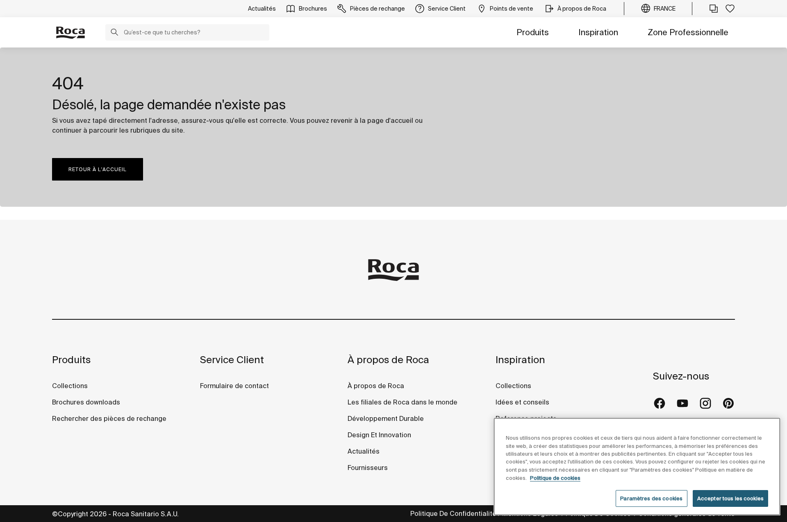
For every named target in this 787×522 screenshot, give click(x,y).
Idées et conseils (522, 402)
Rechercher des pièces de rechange (109, 418)
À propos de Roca (388, 359)
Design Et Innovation (379, 434)
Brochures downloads (86, 402)
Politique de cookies (555, 478)
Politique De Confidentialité (453, 513)
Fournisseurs (368, 467)
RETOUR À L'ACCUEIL (97, 169)
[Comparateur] (714, 9)
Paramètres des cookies (651, 498)
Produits (532, 32)
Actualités (364, 451)
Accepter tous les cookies (730, 498)
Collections (70, 385)
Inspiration (598, 32)
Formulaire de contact (234, 385)
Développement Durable (386, 418)
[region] (637, 466)
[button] (114, 33)
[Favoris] (730, 9)
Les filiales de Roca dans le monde (402, 402)
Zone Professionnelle (688, 32)
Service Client (232, 359)
